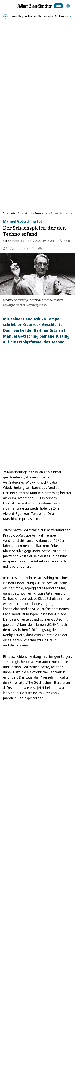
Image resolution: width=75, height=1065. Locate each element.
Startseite (9, 213)
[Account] (68, 6)
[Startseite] (34, 6)
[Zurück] (5, 16)
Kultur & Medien (32, 213)
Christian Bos (16, 241)
